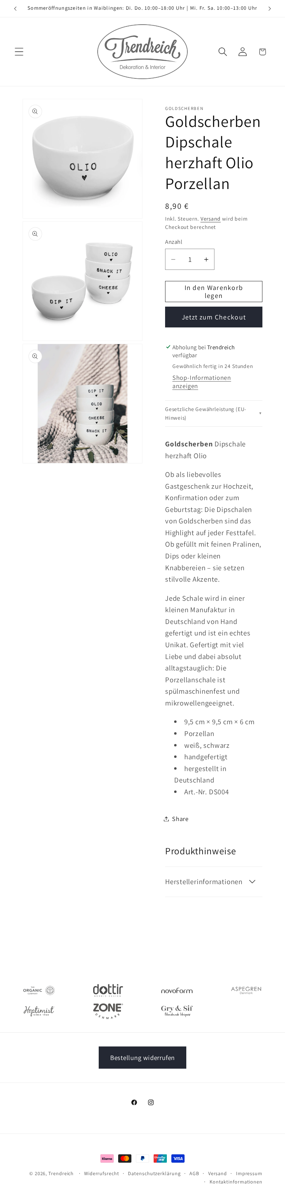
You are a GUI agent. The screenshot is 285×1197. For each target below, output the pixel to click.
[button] (19, 52)
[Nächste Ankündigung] (269, 8)
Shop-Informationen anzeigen (201, 381)
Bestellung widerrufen (142, 1057)
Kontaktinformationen (236, 1181)
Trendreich (61, 1173)
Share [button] (180, 818)
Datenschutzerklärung (154, 1173)
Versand (211, 218)
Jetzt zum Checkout (214, 317)
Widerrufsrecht (101, 1173)
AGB (194, 1173)
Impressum (249, 1173)
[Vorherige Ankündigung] (15, 8)
